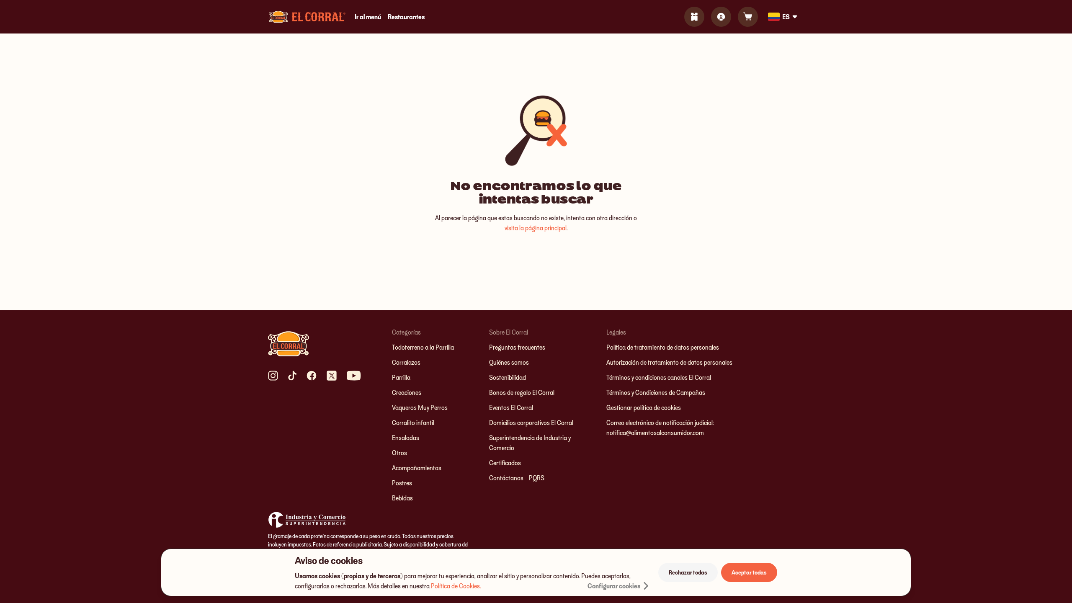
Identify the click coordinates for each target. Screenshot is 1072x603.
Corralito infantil (413, 422)
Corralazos (406, 362)
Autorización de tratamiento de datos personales (669, 362)
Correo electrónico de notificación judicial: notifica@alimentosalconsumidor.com (660, 427)
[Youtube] (354, 376)
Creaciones (406, 392)
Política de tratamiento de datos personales (662, 347)
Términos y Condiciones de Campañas (655, 392)
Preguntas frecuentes (517, 347)
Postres (402, 483)
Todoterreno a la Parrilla (423, 347)
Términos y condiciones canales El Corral (658, 377)
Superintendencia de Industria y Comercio (530, 442)
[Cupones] (694, 17)
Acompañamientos (416, 468)
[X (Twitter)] (332, 376)
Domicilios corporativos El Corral (531, 422)
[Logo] (307, 16)
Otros (399, 452)
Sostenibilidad (507, 377)
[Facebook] (312, 376)
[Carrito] (748, 17)
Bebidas (402, 498)
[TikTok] (292, 376)
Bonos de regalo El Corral (521, 392)
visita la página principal (536, 228)
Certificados (505, 463)
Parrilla (401, 377)
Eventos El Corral (511, 407)
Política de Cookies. (456, 586)
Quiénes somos (509, 362)
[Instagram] (273, 376)
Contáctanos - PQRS (516, 478)
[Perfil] (721, 17)
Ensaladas (405, 437)
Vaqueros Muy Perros (420, 407)
